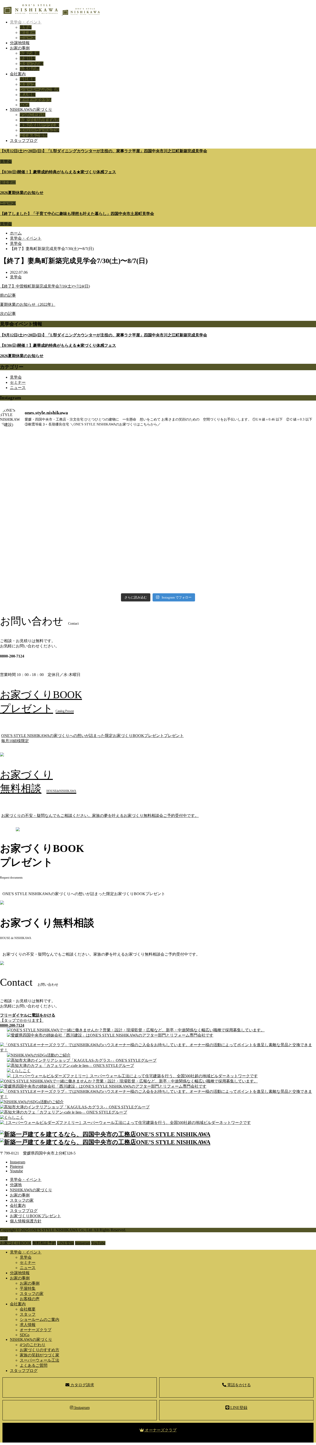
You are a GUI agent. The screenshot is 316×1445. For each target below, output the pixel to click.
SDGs (24, 105)
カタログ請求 (81, 1385)
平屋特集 (28, 58)
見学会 (26, 27)
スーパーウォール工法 (39, 130)
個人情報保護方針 (25, 1221)
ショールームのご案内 (39, 89)
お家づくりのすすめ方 (39, 120)
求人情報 (28, 95)
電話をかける (238, 1385)
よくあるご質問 (33, 135)
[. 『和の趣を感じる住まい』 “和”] (78, 563)
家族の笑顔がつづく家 (39, 125)
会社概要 (28, 79)
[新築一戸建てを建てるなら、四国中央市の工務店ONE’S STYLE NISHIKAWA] (50, 13)
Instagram (81, 1408)
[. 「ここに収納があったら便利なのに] (78, 514)
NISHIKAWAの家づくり (31, 109)
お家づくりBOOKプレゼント (35, 1216)
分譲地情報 (20, 43)
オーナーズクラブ (35, 100)
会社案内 (18, 74)
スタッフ (28, 84)
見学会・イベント (25, 22)
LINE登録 (238, 1408)
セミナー (28, 32)
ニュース (28, 38)
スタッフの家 (31, 63)
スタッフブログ (24, 140)
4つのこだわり (32, 115)
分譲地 (16, 1185)
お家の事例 (20, 48)
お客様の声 (30, 69)
